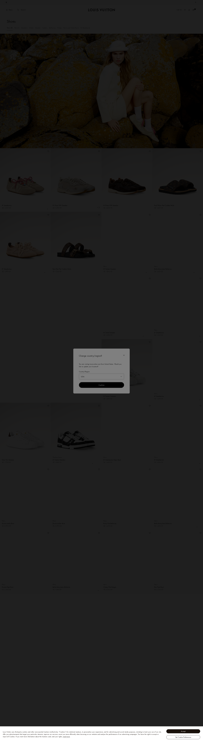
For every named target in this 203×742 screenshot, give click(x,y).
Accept (183, 731)
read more (66, 737)
